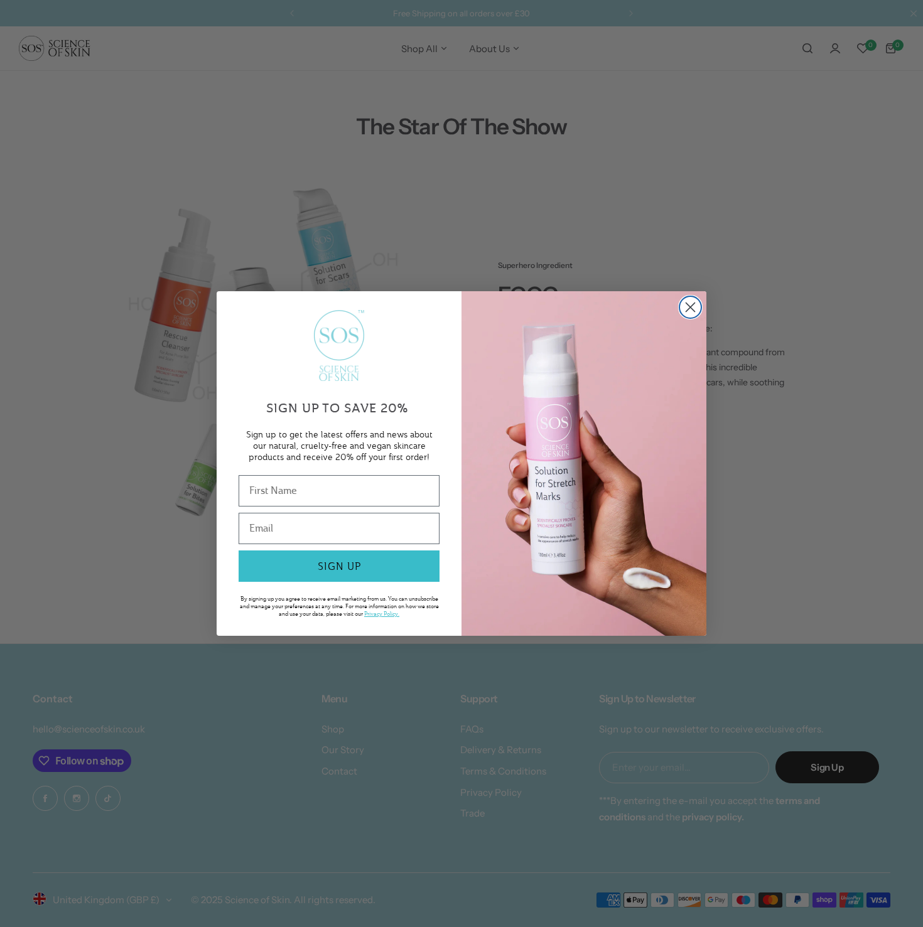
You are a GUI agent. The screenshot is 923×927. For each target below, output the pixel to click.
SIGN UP (339, 566)
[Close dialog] (690, 307)
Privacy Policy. (381, 613)
